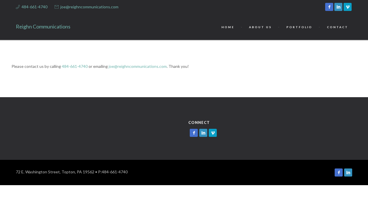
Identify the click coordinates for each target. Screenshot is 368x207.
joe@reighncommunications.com (89, 6)
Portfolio (299, 27)
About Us (260, 27)
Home (227, 27)
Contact (337, 27)
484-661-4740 (34, 6)
